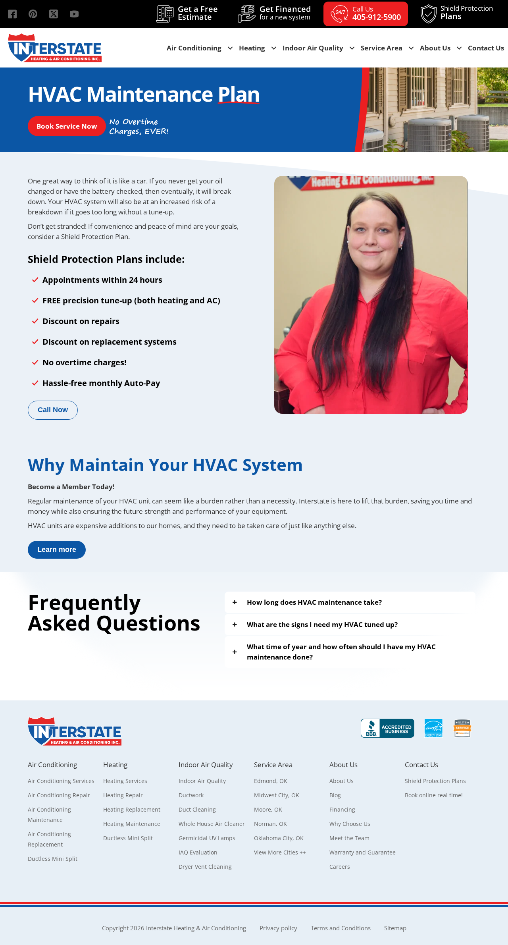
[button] (12, 14)
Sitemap (395, 928)
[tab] (350, 602)
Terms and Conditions (341, 928)
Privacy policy (278, 928)
